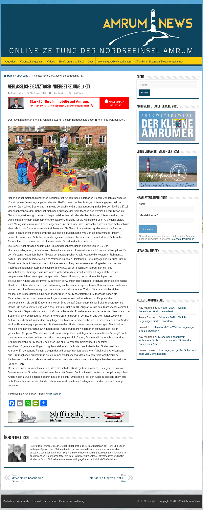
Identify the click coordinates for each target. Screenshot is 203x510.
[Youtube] (153, 501)
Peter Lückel (17, 93)
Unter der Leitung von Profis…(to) (107, 478)
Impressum (50, 501)
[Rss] (138, 501)
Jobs (91, 61)
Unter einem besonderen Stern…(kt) (27, 478)
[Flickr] (149, 501)
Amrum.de (23, 501)
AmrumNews (192, 501)
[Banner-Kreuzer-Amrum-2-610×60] (68, 416)
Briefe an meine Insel (71, 61)
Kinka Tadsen (53, 393)
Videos (51, 61)
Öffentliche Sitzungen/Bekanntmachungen (159, 61)
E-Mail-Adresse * (148, 215)
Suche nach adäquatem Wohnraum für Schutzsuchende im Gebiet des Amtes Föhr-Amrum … (165, 340)
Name (142, 203)
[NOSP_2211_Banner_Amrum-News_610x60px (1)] (68, 103)
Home (10, 75)
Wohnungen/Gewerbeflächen (114, 61)
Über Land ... (23, 75)
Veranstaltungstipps (31, 61)
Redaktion (8, 501)
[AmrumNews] (101, 31)
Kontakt (36, 501)
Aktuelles (10, 61)
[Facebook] (142, 501)
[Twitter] (145, 501)
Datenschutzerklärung (182, 239)
